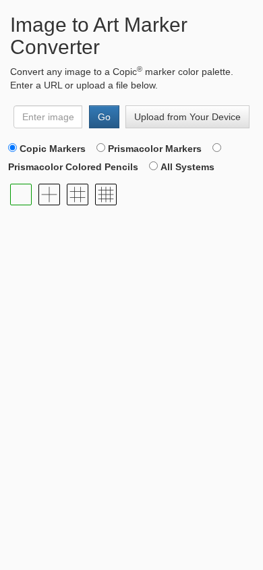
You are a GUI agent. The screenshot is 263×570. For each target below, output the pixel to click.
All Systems (187, 166)
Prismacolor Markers (155, 148)
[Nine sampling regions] (77, 194)
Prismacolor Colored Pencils (73, 166)
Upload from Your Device (187, 116)
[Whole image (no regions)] (21, 194)
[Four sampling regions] (49, 194)
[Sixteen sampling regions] (106, 194)
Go (104, 116)
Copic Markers (53, 148)
